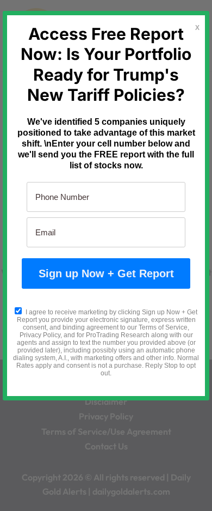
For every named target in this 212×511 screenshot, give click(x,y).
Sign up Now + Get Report (106, 273)
